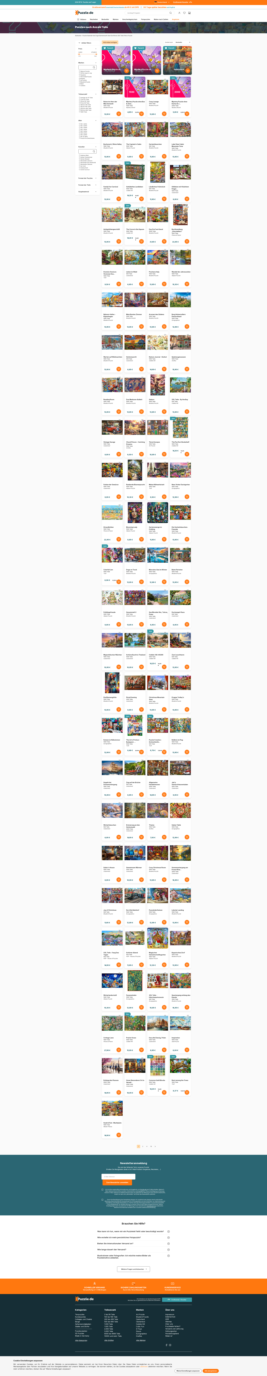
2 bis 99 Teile (109, 1314)
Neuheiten (94, 19)
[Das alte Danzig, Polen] (157, 1033)
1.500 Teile (108, 1326)
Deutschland (162, 2)
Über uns (169, 1324)
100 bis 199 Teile (110, 1317)
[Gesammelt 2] (135, 607)
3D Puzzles (79, 1333)
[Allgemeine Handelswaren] (157, 778)
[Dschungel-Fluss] (180, 607)
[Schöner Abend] (135, 948)
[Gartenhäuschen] (157, 139)
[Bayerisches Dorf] (180, 948)
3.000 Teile (108, 1331)
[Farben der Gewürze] (112, 480)
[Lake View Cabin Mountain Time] (180, 139)
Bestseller (105, 19)
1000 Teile (83, 112)
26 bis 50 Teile (85, 101)
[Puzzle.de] (84, 15)
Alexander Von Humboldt (88, 162)
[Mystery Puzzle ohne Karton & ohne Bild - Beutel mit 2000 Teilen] (180, 97)
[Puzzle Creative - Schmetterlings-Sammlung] (157, 735)
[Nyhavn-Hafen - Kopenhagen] (112, 310)
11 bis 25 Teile (84, 99)
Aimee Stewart (84, 159)
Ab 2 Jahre (83, 124)
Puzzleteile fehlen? (172, 1326)
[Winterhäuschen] (112, 820)
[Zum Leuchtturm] (180, 650)
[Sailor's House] (112, 863)
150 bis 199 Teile (85, 106)
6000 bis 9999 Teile (112, 1334)
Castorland (140, 1319)
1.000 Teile (108, 1324)
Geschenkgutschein (129, 19)
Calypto (82, 85)
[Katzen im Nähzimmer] (112, 735)
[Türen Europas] (157, 437)
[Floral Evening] (135, 693)
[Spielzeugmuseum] (180, 352)
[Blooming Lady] (135, 522)
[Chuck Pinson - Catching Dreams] (135, 437)
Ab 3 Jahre (83, 126)
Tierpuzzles (79, 1314)
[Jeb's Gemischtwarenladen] (180, 778)
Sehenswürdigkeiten (83, 1324)
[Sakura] (157, 395)
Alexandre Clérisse (86, 164)
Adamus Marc (84, 155)
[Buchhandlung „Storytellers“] (180, 224)
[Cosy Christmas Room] (157, 863)
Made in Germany (82, 1336)
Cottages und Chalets (83, 1319)
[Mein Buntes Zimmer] (135, 310)
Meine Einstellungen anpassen (188, 1371)
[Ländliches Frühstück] (157, 182)
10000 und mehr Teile (113, 1336)
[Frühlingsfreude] (112, 607)
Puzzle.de (143, 1189)
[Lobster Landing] (180, 905)
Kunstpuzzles (80, 1317)
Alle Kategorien (81, 1340)
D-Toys (139, 1329)
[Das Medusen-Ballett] (135, 395)
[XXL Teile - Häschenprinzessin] (157, 990)
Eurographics (141, 1334)
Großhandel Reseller (180, 2)
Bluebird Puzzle (85, 82)
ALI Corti (83, 166)
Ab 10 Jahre (84, 136)
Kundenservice (151, 1206)
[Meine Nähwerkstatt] (157, 480)
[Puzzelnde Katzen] (157, 905)
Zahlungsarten (171, 1331)
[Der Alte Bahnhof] (135, 905)
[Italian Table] (180, 820)
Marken (115, 19)
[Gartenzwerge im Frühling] (157, 522)
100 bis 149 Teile (85, 105)
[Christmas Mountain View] (157, 693)
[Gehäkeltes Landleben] (135, 182)
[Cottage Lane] (112, 1033)
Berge (77, 1322)
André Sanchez (85, 170)
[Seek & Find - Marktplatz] (112, 1118)
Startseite (78, 35)
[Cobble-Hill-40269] (157, 650)
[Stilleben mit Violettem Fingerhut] (180, 182)
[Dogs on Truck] (135, 565)
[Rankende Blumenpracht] (135, 480)
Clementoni (140, 1322)
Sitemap (168, 1322)
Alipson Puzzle (85, 71)
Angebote (175, 19)
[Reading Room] (112, 395)
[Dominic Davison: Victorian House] (112, 267)
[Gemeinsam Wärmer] (135, 863)
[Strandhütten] (112, 522)
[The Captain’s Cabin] (135, 139)
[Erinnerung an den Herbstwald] (135, 820)
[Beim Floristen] (180, 565)
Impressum (169, 1314)
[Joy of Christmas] (112, 905)
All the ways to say (86, 73)
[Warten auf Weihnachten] (112, 352)
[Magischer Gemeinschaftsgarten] (157, 948)
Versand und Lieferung (174, 1329)
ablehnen (144, 1366)
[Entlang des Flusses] (112, 1075)
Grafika (139, 1336)
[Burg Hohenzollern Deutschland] (180, 310)
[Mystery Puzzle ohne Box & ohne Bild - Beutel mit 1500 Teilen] (135, 97)
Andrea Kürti (84, 168)
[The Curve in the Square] (135, 224)
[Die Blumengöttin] (112, 693)
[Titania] (157, 820)
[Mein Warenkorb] (189, 12)
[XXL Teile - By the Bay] (180, 395)
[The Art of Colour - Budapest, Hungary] (135, 735)
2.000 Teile (108, 1329)
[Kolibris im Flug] (180, 735)
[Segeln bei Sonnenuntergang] (112, 778)
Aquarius (83, 75)
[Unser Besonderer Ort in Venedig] (135, 1075)
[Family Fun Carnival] (112, 182)
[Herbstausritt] (135, 352)
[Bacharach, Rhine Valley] (112, 139)
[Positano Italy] (157, 267)
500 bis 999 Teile (85, 110)
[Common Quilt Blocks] (157, 1075)
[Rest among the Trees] (180, 1075)
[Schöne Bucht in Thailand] (135, 650)
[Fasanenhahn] (135, 990)
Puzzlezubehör (81, 1331)
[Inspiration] (180, 1033)
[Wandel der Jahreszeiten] (180, 267)
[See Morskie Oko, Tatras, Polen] (157, 607)
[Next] (155, 1146)
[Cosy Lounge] (157, 97)
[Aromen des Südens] (157, 310)
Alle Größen (109, 1340)
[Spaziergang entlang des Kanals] (180, 990)
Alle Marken (140, 1340)
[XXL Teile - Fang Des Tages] (112, 948)
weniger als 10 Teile (86, 97)
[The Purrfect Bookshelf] (180, 437)
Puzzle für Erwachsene (87, 138)
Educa (138, 1331)
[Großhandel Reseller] (190, 3)
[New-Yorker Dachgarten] (180, 480)
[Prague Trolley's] (180, 693)
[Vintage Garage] (112, 437)
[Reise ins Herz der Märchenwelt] (112, 97)
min (79, 56)
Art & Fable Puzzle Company (85, 77)
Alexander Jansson (86, 161)
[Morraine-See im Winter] (157, 565)
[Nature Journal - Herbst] (157, 352)
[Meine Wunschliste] (184, 12)
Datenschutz (170, 1317)
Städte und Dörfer (82, 1326)
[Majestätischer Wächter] (112, 650)
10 (151, 1146)
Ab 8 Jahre (83, 133)
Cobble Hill (140, 1324)
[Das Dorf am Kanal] (157, 224)
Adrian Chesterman (86, 157)
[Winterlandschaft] (112, 990)
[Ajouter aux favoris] (127, 49)
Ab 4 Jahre (83, 127)
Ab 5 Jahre (83, 129)
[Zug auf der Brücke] (135, 778)
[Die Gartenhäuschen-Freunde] (180, 522)
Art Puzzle (83, 80)
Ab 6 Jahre (83, 131)
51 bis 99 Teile (84, 103)
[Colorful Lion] (112, 565)
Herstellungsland (172, 1334)
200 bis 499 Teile (85, 108)
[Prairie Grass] (135, 1033)
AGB (167, 1319)
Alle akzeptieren (211, 1371)
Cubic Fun (140, 1326)
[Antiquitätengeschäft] (112, 224)
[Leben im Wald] (135, 267)
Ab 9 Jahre (83, 134)
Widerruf (168, 1336)
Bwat (82, 84)
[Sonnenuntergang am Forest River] (180, 863)
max (95, 56)
